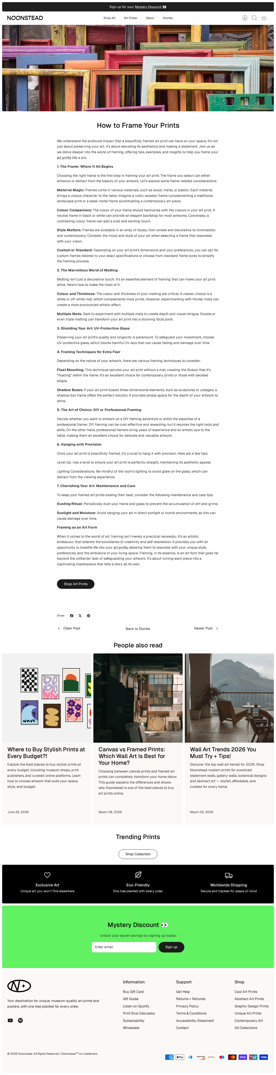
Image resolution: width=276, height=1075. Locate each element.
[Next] (189, 7)
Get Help (183, 991)
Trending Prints (138, 837)
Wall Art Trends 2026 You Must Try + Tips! (223, 753)
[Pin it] (88, 616)
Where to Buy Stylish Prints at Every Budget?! (46, 753)
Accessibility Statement (195, 1020)
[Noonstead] (25, 18)
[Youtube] (10, 1020)
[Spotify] (20, 1020)
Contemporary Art (249, 1020)
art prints (64, 157)
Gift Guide (130, 999)
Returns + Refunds (190, 999)
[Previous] (87, 7)
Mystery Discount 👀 (150, 7)
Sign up (171, 947)
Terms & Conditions (191, 1013)
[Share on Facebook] (71, 616)
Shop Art (109, 18)
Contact (182, 1028)
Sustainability (133, 1020)
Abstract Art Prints (249, 999)
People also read (138, 645)
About (150, 18)
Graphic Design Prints (252, 1006)
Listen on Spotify (136, 1006)
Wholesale (131, 1028)
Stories (167, 18)
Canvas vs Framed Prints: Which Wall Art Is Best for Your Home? (132, 756)
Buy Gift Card (133, 991)
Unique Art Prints (248, 1013)
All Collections (246, 1028)
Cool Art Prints (246, 991)
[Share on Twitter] (80, 616)
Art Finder (130, 18)
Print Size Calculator (139, 1013)
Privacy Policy (187, 1006)
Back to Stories (138, 628)
